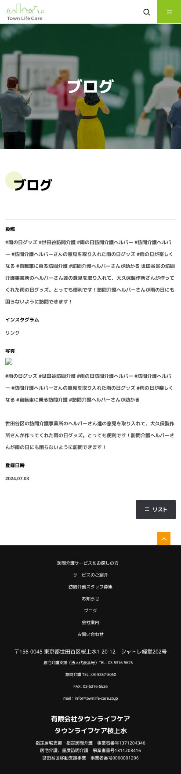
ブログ (90, 610)
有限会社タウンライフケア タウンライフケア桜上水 (90, 724)
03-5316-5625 (120, 662)
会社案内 (90, 622)
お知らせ (90, 599)
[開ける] (169, 12)
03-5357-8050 (103, 674)
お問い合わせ (90, 634)
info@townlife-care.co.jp (96, 698)
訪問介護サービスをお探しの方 (88, 563)
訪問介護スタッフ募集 (90, 587)
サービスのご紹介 (90, 575)
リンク (12, 332)
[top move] (163, 538)
